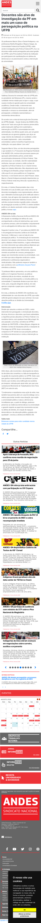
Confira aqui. (6, 303)
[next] (39, 699)
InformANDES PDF (7, 859)
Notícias (5, 907)
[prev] (37, 699)
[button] (3, 687)
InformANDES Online (8, 861)
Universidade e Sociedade (9, 865)
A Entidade (6, 869)
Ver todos (36, 754)
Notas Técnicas (7, 911)
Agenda (5, 904)
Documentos (6, 881)
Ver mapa (24, 827)
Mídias (4, 891)
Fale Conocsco (7, 915)
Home (4, 857)
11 (26, 667)
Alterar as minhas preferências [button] (25, 915)
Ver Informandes (34, 767)
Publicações (5, 863)
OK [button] (25, 910)
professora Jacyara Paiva (26, 265)
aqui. (14, 209)
